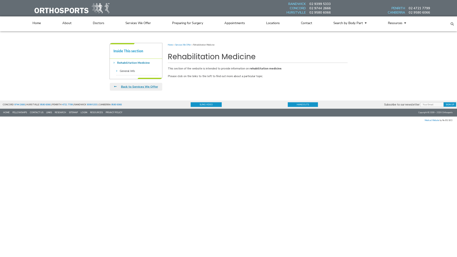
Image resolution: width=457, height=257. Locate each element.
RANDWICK (297, 4)
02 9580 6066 (320, 12)
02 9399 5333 (320, 4)
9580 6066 (45, 104)
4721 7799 (67, 104)
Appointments (234, 23)
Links (49, 112)
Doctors (98, 23)
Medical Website (432, 120)
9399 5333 (92, 104)
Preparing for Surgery (187, 23)
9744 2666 (19, 104)
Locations (273, 23)
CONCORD (298, 8)
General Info (127, 71)
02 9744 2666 (320, 8)
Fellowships (19, 112)
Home (36, 23)
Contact (306, 23)
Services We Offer (138, 23)
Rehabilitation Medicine (133, 63)
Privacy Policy (114, 112)
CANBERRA (396, 12)
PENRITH (398, 8)
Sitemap (73, 112)
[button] (452, 24)
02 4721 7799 (419, 8)
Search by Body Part (348, 23)
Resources (395, 23)
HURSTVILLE (296, 12)
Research (60, 112)
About (67, 23)
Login (84, 112)
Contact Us (36, 112)
